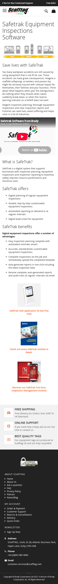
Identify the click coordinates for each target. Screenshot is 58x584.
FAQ (9, 488)
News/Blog (12, 497)
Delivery (11, 517)
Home (10, 478)
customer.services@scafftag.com (25, 564)
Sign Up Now (13, 531)
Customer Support (16, 511)
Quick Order (13, 520)
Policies (11, 494)
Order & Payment (16, 508)
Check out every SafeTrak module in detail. (29, 351)
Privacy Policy (14, 491)
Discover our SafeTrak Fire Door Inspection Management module (29, 389)
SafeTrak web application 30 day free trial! (29, 312)
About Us (11, 481)
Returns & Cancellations (19, 514)
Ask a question (14, 484)
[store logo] (18, 11)
